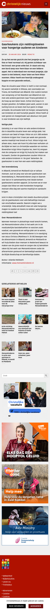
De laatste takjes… (39, 327)
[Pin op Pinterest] (29, 271)
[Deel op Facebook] (16, 271)
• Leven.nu (6, 582)
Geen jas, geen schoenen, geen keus (24, 355)
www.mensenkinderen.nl (23, 263)
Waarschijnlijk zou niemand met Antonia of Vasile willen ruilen (24, 329)
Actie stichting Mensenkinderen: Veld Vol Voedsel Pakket (8, 329)
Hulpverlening (7, 41)
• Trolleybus (7, 585)
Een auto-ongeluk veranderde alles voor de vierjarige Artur (8, 302)
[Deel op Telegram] (38, 271)
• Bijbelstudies (8, 579)
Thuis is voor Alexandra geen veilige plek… (24, 301)
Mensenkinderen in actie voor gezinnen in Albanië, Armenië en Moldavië (8, 357)
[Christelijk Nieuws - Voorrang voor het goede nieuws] (22, 4)
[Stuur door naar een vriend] (25, 271)
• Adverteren (7, 590)
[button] (46, 4)
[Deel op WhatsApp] (12, 271)
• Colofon (6, 594)
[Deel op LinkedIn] (33, 271)
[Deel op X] (21, 271)
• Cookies (6, 596)
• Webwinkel (7, 576)
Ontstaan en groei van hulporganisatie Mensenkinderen (41, 302)
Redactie (31, 54)
